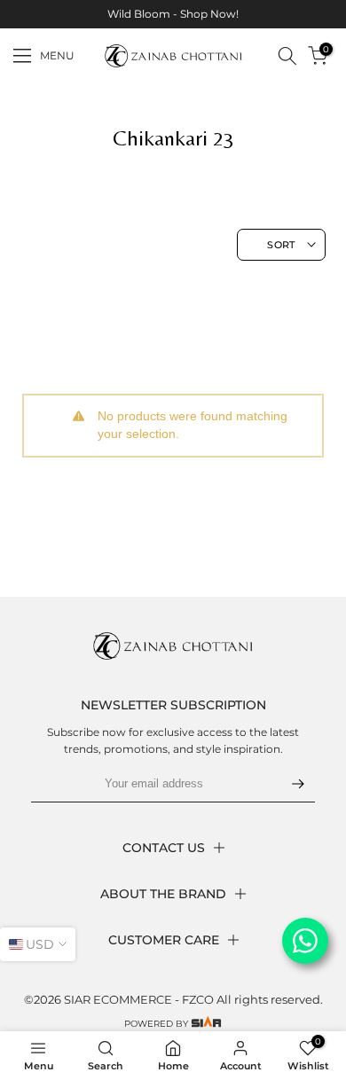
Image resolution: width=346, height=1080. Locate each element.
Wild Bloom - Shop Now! (173, 13)
